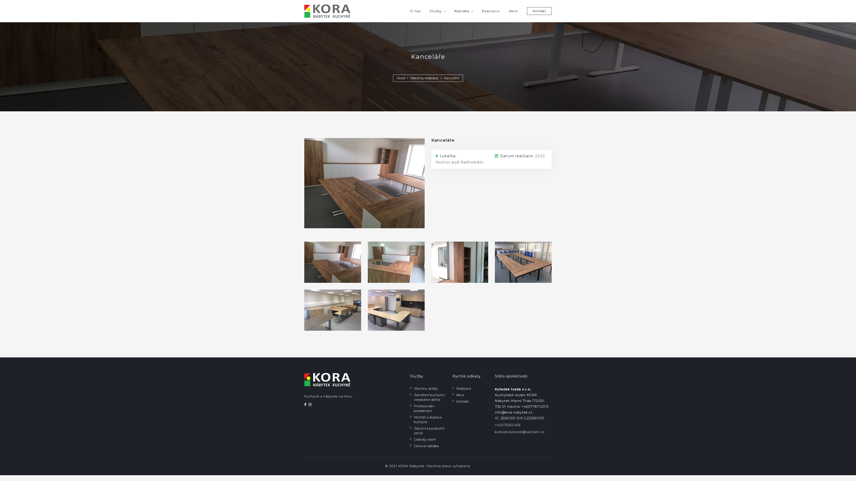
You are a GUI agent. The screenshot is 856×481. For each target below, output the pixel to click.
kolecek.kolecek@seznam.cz (520, 432)
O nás (415, 11)
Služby (436, 11)
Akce (513, 11)
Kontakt (539, 11)
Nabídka (461, 11)
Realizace (491, 11)
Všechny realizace (424, 78)
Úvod (401, 78)
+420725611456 (508, 425)
